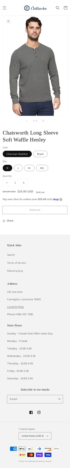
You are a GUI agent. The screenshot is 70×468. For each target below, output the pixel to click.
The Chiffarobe (30, 461)
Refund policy (15, 270)
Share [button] (10, 220)
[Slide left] (27, 121)
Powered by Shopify (44, 461)
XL (29, 168)
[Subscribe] (59, 399)
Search (11, 254)
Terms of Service (16, 262)
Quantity (7, 175)
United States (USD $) (33, 435)
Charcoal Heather (17, 154)
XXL (42, 168)
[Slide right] (43, 121)
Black (40, 154)
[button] (4, 8)
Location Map (15, 306)
